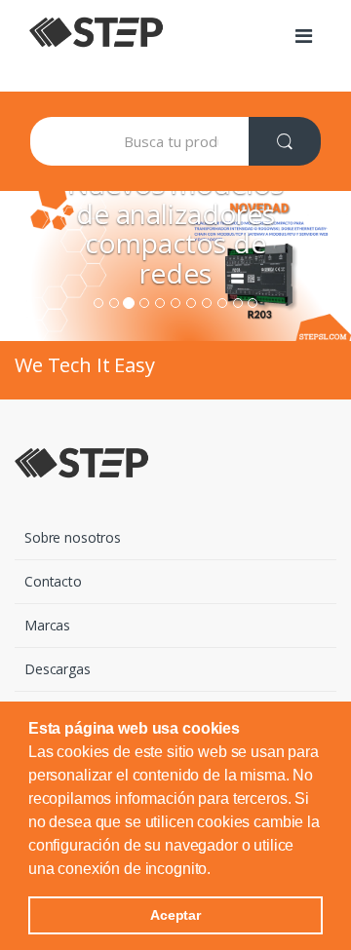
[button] (217, 870)
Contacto (53, 581)
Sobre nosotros (72, 537)
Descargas (57, 669)
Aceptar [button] (175, 915)
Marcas (47, 625)
